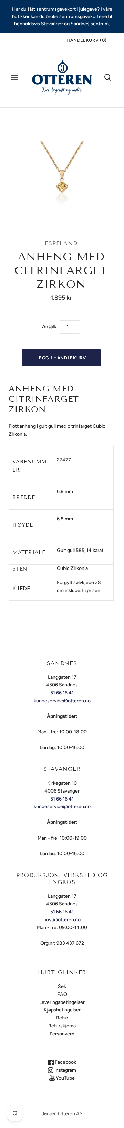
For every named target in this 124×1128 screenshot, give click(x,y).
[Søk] (108, 77)
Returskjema (62, 1026)
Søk (62, 986)
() (86, 40)
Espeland (61, 243)
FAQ (62, 994)
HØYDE (22, 525)
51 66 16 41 (62, 693)
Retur (62, 1018)
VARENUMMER (29, 466)
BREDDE (23, 497)
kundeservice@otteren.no (62, 701)
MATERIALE (28, 552)
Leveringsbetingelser (62, 1002)
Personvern (62, 1034)
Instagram (64, 1070)
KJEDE (21, 588)
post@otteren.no (62, 920)
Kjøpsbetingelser (62, 1010)
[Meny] (14, 77)
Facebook (65, 1062)
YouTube (65, 1078)
